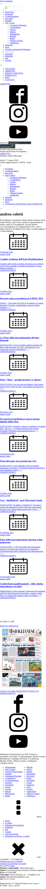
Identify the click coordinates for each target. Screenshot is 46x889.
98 (6, 613)
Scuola (29, 783)
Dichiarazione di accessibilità (11, 861)
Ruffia (12, 38)
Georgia (8, 789)
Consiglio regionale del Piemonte (18, 49)
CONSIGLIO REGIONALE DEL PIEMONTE (24, 204)
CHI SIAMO (10, 69)
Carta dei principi (11, 834)
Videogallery (31, 791)
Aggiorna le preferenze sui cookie (13, 864)
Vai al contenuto (6, 1)
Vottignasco (14, 43)
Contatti (8, 60)
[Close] (1, 65)
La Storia (8, 823)
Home (7, 821)
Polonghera (30, 774)
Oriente (29, 772)
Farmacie (8, 783)
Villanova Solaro (16, 41)
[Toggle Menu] (1, 165)
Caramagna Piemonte (18, 25)
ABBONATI (10, 71)
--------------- (9, 52)
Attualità (8, 21)
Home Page (9, 12)
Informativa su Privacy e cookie (17, 836)
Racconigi (9, 19)
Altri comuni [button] (10, 23)
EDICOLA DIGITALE (14, 73)
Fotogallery (9, 785)
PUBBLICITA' (11, 75)
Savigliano (9, 14)
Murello (13, 36)
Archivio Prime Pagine (14, 772)
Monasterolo (15, 34)
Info (6, 58)
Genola (12, 30)
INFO (7, 78)
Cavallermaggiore (12, 16)
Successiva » (10, 615)
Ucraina (29, 789)
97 (6, 611)
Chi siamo (9, 54)
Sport (7, 47)
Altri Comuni (10, 175)
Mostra (7, 796)
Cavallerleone (15, 27)
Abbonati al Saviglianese (14, 825)
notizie (29, 769)
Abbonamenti (10, 767)
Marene (13, 32)
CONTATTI (10, 80)
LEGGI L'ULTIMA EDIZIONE (12, 691)
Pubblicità (9, 56)
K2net (12, 866)
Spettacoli (9, 45)
